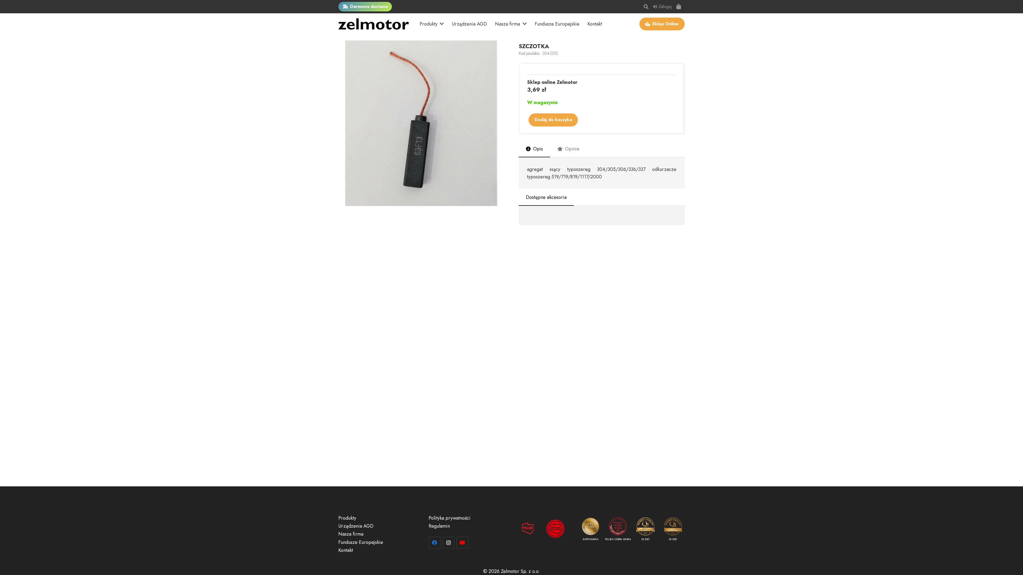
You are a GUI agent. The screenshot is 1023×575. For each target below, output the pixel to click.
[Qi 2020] (673, 530)
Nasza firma (350, 534)
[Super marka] (590, 530)
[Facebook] (435, 543)
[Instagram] (448, 543)
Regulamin (439, 526)
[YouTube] (462, 543)
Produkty (347, 518)
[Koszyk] (679, 6)
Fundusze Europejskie (360, 542)
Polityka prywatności (449, 518)
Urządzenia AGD (356, 526)
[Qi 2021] (645, 530)
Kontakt (345, 550)
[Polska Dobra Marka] (618, 530)
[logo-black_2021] (373, 24)
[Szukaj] (646, 6)
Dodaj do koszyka (553, 120)
